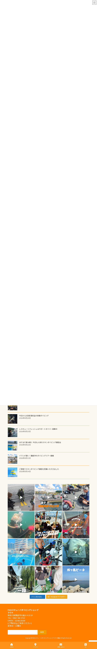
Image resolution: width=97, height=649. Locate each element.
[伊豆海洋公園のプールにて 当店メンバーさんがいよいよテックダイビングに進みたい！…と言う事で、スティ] (75, 524)
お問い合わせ (60, 647)
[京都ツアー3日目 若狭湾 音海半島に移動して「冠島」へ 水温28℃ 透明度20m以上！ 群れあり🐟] (75, 552)
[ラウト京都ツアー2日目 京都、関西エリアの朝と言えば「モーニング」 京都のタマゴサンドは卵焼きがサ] (21, 579)
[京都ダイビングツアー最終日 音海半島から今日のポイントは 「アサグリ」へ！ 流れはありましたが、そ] (48, 552)
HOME (11, 647)
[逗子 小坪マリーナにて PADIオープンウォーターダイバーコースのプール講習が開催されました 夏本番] (21, 552)
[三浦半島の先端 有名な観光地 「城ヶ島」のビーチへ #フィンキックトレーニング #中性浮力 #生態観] (75, 579)
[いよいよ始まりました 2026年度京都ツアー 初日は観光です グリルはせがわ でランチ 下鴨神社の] (48, 579)
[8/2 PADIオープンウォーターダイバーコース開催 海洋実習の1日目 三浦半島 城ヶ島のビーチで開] (48, 524)
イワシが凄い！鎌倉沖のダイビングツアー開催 (36, 456)
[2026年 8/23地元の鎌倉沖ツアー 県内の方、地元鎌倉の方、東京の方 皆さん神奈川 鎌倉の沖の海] (21, 497)
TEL (86, 647)
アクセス (35, 647)
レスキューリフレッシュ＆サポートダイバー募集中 (38, 429)
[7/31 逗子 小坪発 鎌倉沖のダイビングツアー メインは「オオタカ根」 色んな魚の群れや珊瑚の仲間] (21, 524)
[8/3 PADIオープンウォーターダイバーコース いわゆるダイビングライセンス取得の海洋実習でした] (75, 497)
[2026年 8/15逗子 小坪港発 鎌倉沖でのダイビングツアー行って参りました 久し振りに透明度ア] (48, 497)
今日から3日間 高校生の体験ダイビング (34, 416)
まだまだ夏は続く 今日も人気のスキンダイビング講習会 (40, 442)
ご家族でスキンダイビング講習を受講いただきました (39, 469)
